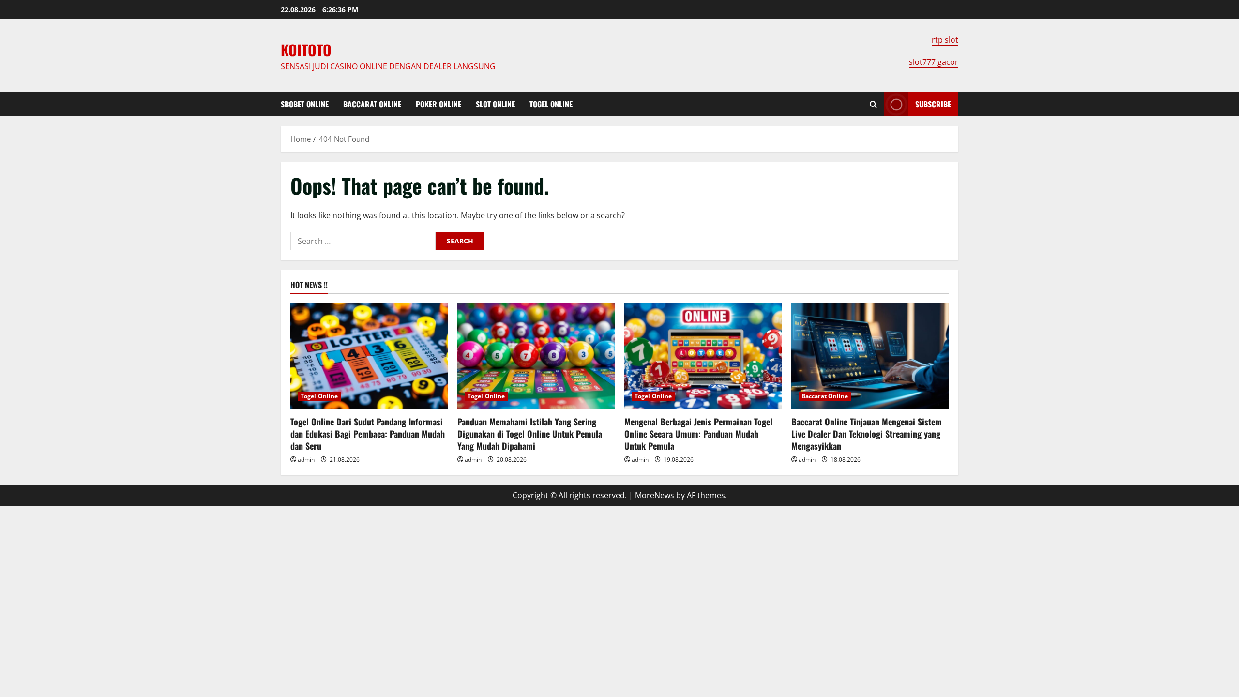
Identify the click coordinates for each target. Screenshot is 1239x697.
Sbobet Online (305, 104)
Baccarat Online (372, 104)
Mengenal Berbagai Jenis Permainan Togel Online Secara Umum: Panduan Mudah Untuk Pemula (698, 433)
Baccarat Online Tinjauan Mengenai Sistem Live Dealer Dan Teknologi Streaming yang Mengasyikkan (866, 433)
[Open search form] (873, 104)
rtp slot (945, 39)
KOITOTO (306, 50)
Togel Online (551, 104)
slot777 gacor (933, 62)
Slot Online (495, 104)
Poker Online (438, 104)
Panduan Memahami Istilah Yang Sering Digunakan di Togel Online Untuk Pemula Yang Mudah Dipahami (529, 433)
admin (306, 459)
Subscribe (933, 104)
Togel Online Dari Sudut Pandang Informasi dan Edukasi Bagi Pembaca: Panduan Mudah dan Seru (367, 433)
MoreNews (654, 495)
